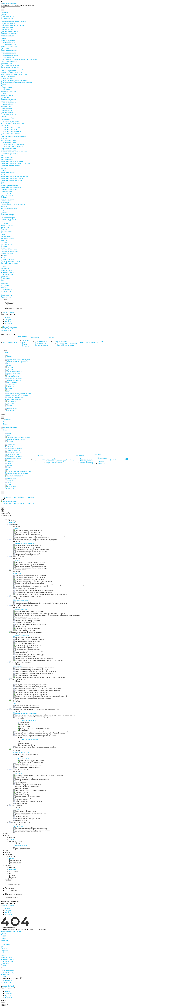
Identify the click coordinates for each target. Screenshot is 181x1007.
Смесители (17, 573)
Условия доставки (7, 959)
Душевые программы (21, 636)
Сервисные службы (20, 845)
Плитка (16, 809)
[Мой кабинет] (2, 495)
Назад (13, 521)
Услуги (11, 839)
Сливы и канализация (21, 752)
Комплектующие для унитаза (28, 739)
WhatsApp (8, 323)
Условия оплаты (6, 957)
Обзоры (3, 976)
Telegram (8, 321)
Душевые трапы (23, 758)
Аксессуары (17, 773)
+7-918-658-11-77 (7, 289)
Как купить (13, 858)
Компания (12, 869)
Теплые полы (18, 826)
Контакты (4, 950)
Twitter (7, 318)
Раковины (17, 683)
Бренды (3, 939)
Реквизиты (5, 963)
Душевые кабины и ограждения (24, 543)
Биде (15, 703)
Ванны (15, 528)
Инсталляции (18, 666)
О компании (5, 944)
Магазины (4, 956)
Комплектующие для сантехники (25, 713)
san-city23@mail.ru (8, 312)
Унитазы (16, 560)
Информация (5, 952)
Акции (3, 935)
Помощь (4, 965)
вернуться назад (6, 931)
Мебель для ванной (20, 609)
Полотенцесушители (20, 600)
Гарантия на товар (7, 961)
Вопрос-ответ (6, 974)
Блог (2, 946)
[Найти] (2, 10)
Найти (3, 1005)
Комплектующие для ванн (27, 720)
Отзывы (4, 948)
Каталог (12, 523)
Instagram (8, 320)
